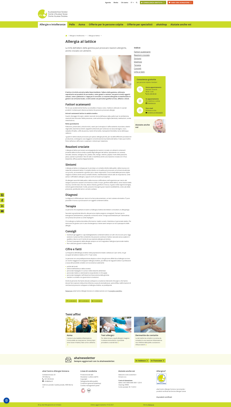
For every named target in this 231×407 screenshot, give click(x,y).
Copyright (83, 379)
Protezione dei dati (86, 375)
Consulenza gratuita (153, 2)
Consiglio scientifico (115, 291)
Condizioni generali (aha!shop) (90, 383)
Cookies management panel (89, 386)
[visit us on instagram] (2, 195)
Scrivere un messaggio (155, 113)
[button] (52, 25)
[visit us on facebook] (2, 200)
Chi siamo (124, 3)
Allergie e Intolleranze (77, 36)
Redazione (68, 291)
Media (116, 3)
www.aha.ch (66, 36)
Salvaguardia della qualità (89, 381)
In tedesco (141, 360)
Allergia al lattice (94, 36)
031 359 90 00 (49, 379)
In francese (156, 360)
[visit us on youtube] (2, 211)
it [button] (131, 3)
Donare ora (122, 377)
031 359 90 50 (151, 94)
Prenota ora (151, 103)
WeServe (151, 405)
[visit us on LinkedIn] (2, 206)
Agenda (108, 3)
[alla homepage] (77, 13)
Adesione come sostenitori (127, 375)
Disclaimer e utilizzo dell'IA (89, 377)
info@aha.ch (48, 381)
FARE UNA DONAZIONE (180, 2)
